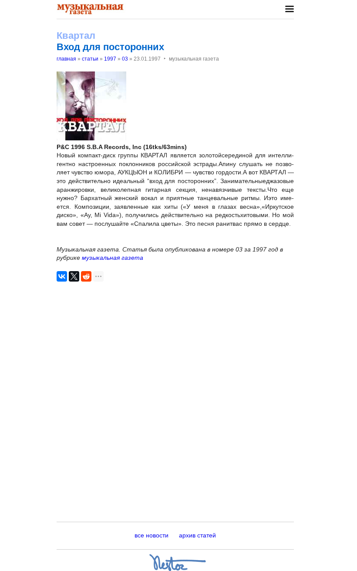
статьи (90, 59)
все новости (151, 535)
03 (125, 59)
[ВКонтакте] (62, 276)
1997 (110, 59)
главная (66, 59)
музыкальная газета (112, 257)
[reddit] (86, 276)
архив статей (197, 535)
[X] (74, 276)
